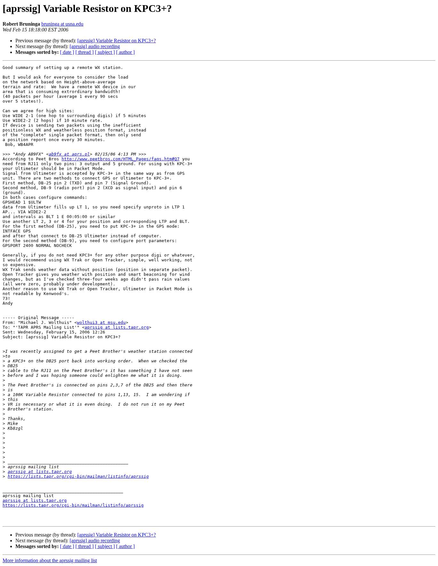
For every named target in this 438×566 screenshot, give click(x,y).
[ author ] (125, 52)
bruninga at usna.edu (62, 24)
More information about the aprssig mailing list (50, 560)
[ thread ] (84, 52)
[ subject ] (105, 52)
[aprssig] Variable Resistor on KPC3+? (116, 40)
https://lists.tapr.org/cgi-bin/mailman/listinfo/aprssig (78, 476)
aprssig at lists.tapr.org (117, 327)
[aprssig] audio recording (95, 46)
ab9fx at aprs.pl (69, 154)
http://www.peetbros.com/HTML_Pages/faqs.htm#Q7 (121, 158)
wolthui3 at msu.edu (101, 322)
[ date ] (67, 52)
